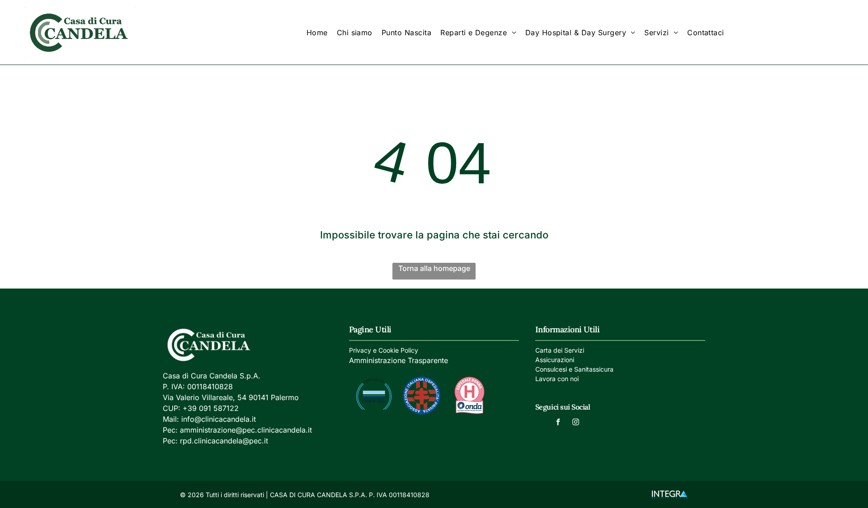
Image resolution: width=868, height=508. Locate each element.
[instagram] (575, 423)
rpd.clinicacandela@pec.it (224, 440)
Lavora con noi (557, 378)
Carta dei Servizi (559, 350)
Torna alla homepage (434, 268)
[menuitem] (317, 32)
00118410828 (210, 386)
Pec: (170, 429)
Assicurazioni (554, 360)
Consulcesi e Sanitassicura (574, 369)
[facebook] (558, 423)
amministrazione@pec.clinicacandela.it (246, 429)
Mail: (171, 419)
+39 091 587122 (211, 408)
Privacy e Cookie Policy (383, 350)
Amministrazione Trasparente (398, 360)
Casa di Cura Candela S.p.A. (211, 375)
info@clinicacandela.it (218, 419)
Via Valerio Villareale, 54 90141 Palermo (231, 397)
